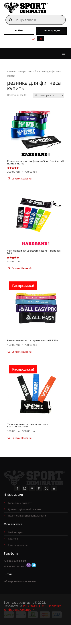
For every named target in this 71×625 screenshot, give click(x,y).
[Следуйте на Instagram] (24, 488)
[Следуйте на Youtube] (32, 488)
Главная (11, 71)
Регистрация (52, 30)
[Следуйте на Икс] (46, 488)
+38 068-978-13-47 (15, 566)
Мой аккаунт (15, 532)
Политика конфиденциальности (27, 515)
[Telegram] (33, 566)
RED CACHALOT (34, 606)
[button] (19, 179)
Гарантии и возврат (20, 502)
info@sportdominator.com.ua (20, 581)
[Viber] (28, 566)
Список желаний (17, 545)
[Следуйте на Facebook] (17, 488)
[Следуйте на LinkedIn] (54, 488)
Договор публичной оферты (24, 509)
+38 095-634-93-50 (15, 560)
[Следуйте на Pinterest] (39, 488)
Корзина (13, 538)
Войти (19, 30)
